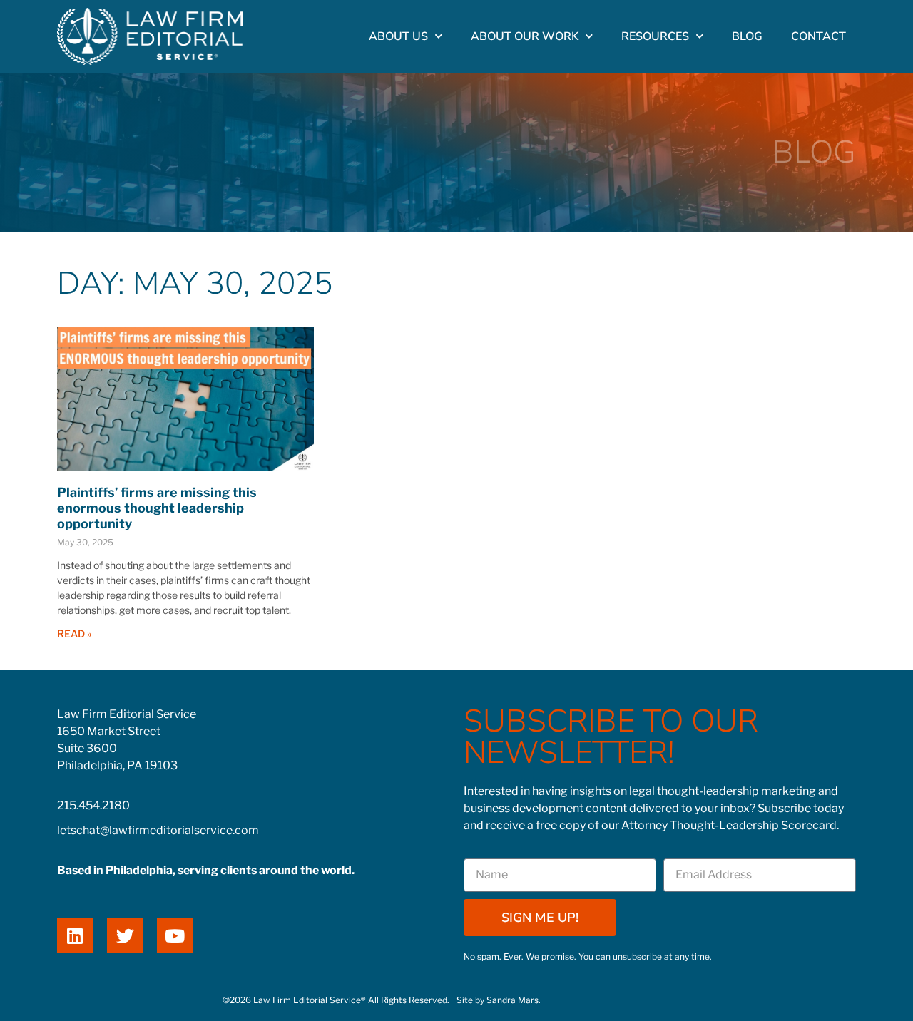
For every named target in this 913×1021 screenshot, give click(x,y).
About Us (398, 36)
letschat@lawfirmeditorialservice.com (158, 830)
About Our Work (524, 36)
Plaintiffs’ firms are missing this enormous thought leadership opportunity (157, 507)
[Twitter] (125, 935)
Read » (74, 633)
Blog (747, 36)
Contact (818, 36)
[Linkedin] (75, 935)
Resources (655, 36)
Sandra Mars (512, 1000)
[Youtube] (175, 935)
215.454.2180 (93, 805)
